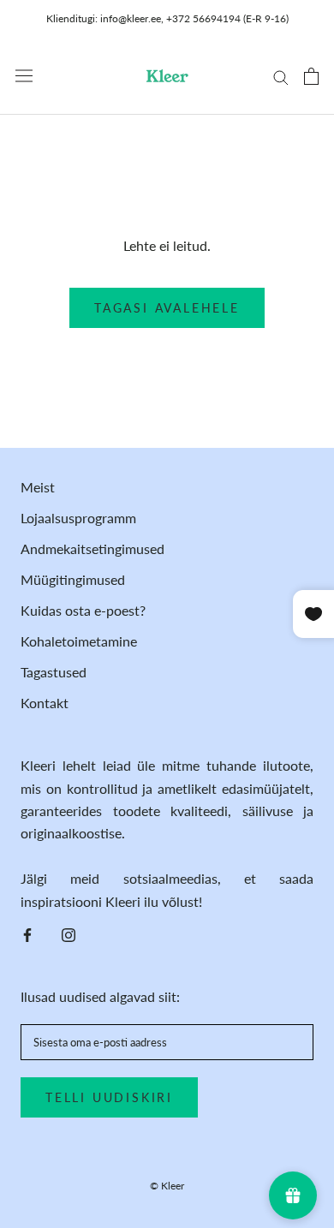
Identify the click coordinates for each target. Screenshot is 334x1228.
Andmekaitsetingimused (92, 548)
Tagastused (53, 672)
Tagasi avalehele (167, 308)
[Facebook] (27, 933)
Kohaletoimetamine (79, 641)
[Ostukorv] (311, 76)
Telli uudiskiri (109, 1097)
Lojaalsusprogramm (78, 518)
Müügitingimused (73, 579)
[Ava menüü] (24, 75)
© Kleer (167, 1185)
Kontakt (45, 702)
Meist (38, 487)
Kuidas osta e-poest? (83, 610)
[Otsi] (281, 76)
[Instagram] (68, 933)
